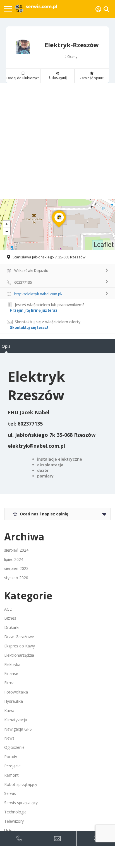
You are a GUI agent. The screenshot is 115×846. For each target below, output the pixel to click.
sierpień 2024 (16, 550)
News (9, 738)
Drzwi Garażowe (19, 636)
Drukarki (11, 627)
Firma (9, 682)
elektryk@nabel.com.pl (36, 445)
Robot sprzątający (20, 784)
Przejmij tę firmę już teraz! (34, 310)
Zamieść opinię (92, 78)
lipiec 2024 (13, 559)
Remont (11, 775)
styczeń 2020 (16, 577)
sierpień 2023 (16, 568)
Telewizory (14, 821)
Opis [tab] (6, 346)
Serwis (10, 793)
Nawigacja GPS (18, 729)
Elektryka (12, 664)
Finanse (11, 673)
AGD (8, 609)
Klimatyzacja (15, 719)
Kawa (9, 710)
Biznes (10, 618)
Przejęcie (12, 765)
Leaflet (104, 245)
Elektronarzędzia (19, 655)
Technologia (15, 812)
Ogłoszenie (14, 747)
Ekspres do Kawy (19, 646)
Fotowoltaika (16, 692)
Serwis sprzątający (21, 802)
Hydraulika (13, 701)
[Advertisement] (57, 141)
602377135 (30, 423)
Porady (10, 756)
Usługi (9, 830)
